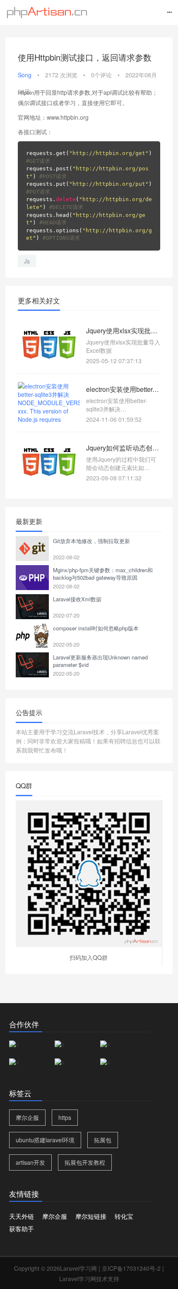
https (64, 1117)
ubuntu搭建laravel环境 (45, 1140)
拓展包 (102, 1140)
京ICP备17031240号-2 (131, 1268)
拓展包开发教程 (85, 1162)
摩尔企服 (27, 1117)
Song (24, 75)
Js (27, 261)
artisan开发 (30, 1162)
